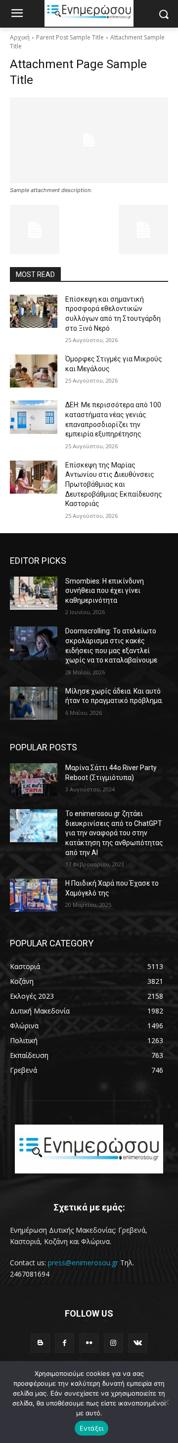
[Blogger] (40, 1343)
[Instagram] (113, 1343)
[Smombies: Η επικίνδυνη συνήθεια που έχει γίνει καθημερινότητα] (33, 593)
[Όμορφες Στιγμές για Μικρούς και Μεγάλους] (33, 371)
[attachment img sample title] (89, 140)
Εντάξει (92, 1428)
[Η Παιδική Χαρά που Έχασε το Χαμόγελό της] (33, 895)
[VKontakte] (137, 1343)
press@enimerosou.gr (83, 1262)
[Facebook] (64, 1343)
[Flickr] (88, 1343)
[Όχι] (166, 1402)
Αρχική (20, 37)
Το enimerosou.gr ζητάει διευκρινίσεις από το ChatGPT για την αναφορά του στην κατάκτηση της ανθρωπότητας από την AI (114, 833)
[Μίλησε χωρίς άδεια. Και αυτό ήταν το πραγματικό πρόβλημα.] (33, 703)
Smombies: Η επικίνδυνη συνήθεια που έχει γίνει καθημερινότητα (104, 590)
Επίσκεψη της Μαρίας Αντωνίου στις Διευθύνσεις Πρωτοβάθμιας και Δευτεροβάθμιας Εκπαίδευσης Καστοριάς (113, 484)
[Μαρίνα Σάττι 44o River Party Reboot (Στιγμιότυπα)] (33, 779)
